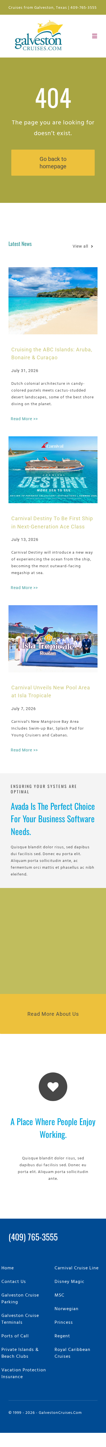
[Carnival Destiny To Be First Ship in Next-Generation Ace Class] (53, 469)
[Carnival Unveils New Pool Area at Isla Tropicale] (53, 638)
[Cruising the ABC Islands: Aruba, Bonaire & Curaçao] (53, 300)
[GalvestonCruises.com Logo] (40, 19)
